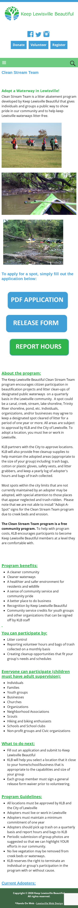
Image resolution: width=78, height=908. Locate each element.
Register (58, 45)
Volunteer (38, 45)
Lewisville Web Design (49, 903)
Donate (19, 45)
